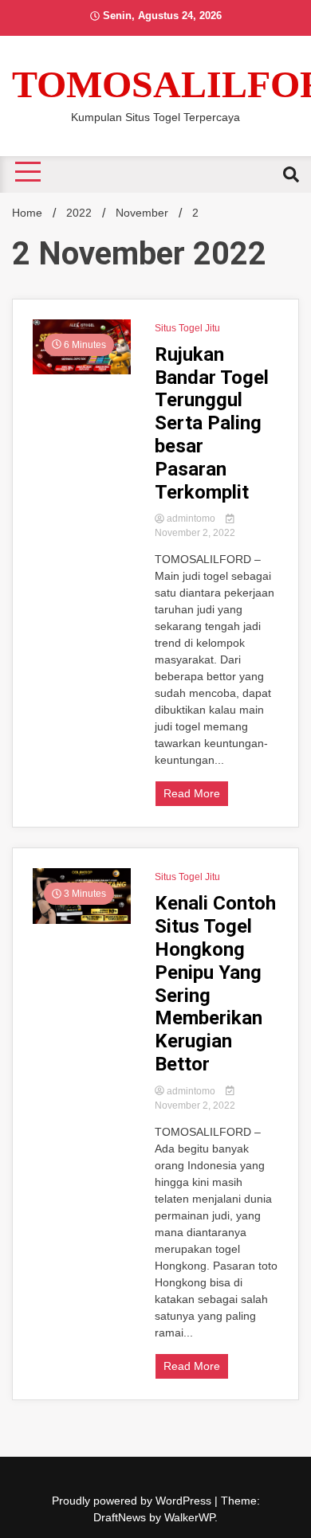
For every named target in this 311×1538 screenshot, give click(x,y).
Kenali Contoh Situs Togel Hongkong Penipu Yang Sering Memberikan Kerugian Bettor (215, 983)
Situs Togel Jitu (187, 328)
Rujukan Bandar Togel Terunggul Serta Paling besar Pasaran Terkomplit (212, 423)
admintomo (191, 518)
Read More (191, 793)
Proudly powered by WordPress (133, 1500)
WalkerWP (189, 1517)
